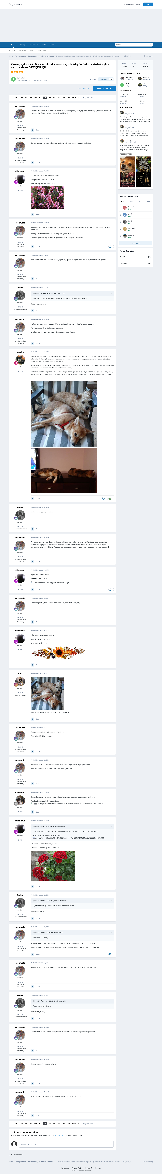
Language (65, 1168)
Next (74, 98)
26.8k (21, 125)
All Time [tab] (148, 201)
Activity (22, 45)
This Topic (141, 45)
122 (31, 98)
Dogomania (15, 4)
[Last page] (78, 98)
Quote (38, 130)
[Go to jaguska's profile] (20, 360)
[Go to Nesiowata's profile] (20, 114)
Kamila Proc (132, 207)
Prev (16, 98)
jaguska (20, 352)
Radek (20, 288)
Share (93, 79)
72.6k (21, 307)
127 (54, 98)
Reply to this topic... (30, 1144)
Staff (31, 50)
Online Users (41, 50)
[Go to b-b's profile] (20, 681)
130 (68, 98)
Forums (12, 50)
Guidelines (22, 50)
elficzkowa (20, 171)
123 (35, 98)
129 (64, 98)
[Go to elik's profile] (140, 85)
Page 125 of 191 (88, 98)
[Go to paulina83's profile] (125, 229)
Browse (13, 45)
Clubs (44, 45)
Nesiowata (20, 106)
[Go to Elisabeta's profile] (20, 800)
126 (49, 98)
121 (26, 98)
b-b (19, 673)
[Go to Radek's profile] (20, 295)
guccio (130, 214)
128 (59, 98)
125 (45, 98)
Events (52, 45)
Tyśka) (22, 78)
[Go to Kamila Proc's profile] (125, 208)
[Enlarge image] (47, 197)
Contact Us (88, 1168)
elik (144, 84)
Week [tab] (122, 201)
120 (21, 98)
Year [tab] (140, 201)
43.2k (21, 693)
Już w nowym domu (41, 80)
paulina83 (131, 228)
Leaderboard (33, 45)
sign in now (59, 1135)
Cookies (98, 1168)
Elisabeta (19, 792)
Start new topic (83, 88)
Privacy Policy (77, 1168)
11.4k (21, 812)
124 (40, 98)
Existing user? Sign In (132, 4)
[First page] (11, 98)
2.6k (21, 371)
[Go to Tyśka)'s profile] (13, 79)
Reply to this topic (104, 88)
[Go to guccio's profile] (125, 215)
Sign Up (148, 4)
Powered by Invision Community (81, 1171)
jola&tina (131, 235)
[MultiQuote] (32, 130)
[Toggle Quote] (34, 293)
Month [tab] (131, 201)
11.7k (21, 190)
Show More (136, 243)
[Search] (150, 45)
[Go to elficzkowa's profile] (20, 179)
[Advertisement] (81, 25)
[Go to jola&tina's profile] (125, 236)
